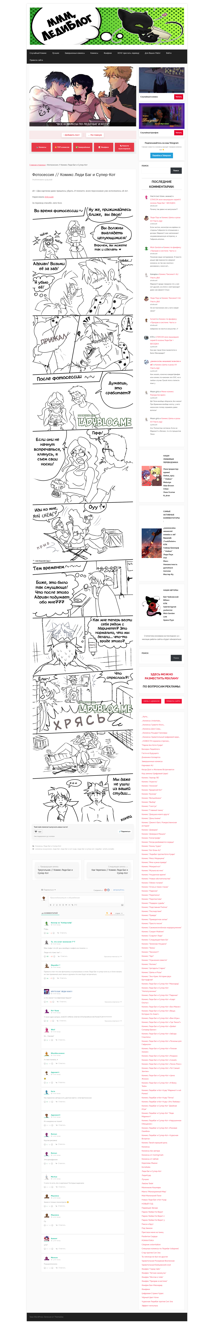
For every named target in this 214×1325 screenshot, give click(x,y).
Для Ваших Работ (152, 53)
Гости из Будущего (150, 753)
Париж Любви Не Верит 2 (153, 1216)
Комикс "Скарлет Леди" (152, 936)
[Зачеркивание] (60, 905)
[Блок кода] (69, 905)
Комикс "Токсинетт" (150, 952)
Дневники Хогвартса (151, 757)
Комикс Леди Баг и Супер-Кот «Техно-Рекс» (162, 1064)
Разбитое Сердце (149, 1236)
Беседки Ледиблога (151, 749)
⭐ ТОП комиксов (62, 147)
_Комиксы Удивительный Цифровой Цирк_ (161, 737)
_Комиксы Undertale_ (151, 721)
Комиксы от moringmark (152, 1155)
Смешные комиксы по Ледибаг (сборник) (160, 1248)
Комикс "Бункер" (149, 794)
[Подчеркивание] (56, 905)
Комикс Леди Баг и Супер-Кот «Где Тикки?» (161, 1022)
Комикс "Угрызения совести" (154, 960)
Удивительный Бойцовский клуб (156, 1265)
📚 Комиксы (41, 147)
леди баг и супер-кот (85, 849)
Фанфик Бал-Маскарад (152, 1285)
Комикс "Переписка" (151, 895)
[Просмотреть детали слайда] (82, 96)
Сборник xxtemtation (151, 1244)
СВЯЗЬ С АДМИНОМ (151, 701)
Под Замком (147, 1228)
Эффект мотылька (150, 1305)
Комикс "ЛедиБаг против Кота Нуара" (158, 854)
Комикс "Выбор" (149, 802)
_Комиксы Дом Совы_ (151, 729)
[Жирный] (50, 905)
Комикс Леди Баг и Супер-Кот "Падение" (160, 995)
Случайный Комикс (38, 53)
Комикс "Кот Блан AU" (151, 850)
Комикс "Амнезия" (150, 786)
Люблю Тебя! (147, 1183)
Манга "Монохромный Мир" (154, 1191)
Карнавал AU (147, 765)
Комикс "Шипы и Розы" (152, 972)
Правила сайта (36, 60)
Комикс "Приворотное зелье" (155, 919)
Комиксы (94, 53)
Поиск (176, 658)
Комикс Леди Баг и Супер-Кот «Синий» (159, 1060)
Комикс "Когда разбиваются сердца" (158, 842)
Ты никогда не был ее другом (155, 1257)
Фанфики (108, 53)
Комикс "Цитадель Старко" (153, 968)
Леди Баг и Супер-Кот (52, 846)
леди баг (56, 849)
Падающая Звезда (150, 1208)
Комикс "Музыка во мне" (152, 870)
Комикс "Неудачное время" (154, 874)
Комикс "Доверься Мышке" (154, 834)
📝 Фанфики (104, 147)
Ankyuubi (49, 197)
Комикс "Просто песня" (152, 923)
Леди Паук (155, 217)
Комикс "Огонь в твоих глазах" (155, 887)
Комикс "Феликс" (149, 964)
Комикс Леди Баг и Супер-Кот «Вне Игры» (161, 1018)
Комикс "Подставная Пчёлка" (155, 907)
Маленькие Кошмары (151, 1187)
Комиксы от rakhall (150, 1159)
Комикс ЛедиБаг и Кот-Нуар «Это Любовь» (161, 1102)
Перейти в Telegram (161, 155)
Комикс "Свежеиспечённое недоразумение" (162, 927)
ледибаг (98, 849)
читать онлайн (108, 849)
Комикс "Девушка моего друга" (155, 814)
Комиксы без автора (151, 1151)
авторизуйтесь (118, 890)
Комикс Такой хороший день (154, 1143)
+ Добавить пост (72, 135)
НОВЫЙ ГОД (147, 1204)
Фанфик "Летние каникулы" (154, 1273)
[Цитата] (66, 905)
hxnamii (153, 319)
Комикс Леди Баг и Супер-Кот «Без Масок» (161, 1007)
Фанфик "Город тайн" (151, 1269)
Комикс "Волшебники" (152, 798)
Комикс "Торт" (148, 956)
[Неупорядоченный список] (63, 905)
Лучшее (55, 53)
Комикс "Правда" (149, 915)
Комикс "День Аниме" (151, 818)
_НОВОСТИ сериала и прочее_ (156, 741)
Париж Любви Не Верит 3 (153, 1220)
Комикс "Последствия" (152, 911)
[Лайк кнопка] (35, 831)
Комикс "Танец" (148, 948)
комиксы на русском (43, 849)
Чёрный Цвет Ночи (150, 1297)
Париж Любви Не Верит (152, 1212)
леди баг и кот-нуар (69, 849)
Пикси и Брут (147, 1224)
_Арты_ (145, 716)
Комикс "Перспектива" (152, 899)
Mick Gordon (155, 247)
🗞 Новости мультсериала (124, 147)
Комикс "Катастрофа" (151, 838)
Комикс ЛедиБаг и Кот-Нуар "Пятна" (158, 1098)
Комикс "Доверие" (150, 830)
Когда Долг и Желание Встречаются (158, 769)
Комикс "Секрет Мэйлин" (153, 931)
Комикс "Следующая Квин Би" (155, 940)
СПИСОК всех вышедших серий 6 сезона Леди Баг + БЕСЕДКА (164, 340)
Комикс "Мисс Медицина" (153, 858)
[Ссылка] (72, 905)
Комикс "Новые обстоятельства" (156, 879)
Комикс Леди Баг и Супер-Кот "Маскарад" (160, 984)
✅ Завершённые (83, 147)
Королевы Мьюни (149, 1163)
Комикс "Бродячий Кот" (152, 790)
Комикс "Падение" (150, 891)
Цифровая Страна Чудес (153, 1293)
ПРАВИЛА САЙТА (173, 701)
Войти (169, 53)
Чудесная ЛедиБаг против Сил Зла (157, 1301)
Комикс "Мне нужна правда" (154, 862)
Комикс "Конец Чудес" (151, 846)
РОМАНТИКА (148, 1240)
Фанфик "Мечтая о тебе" (152, 1277)
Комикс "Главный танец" (152, 810)
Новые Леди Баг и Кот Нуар (154, 1200)
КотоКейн (146, 1167)
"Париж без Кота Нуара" (152, 745)
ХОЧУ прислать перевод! (128, 53)
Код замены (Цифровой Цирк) (155, 773)
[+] (76, 905)
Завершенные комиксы (75, 53)
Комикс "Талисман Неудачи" (154, 944)
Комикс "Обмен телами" (152, 883)
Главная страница (37, 165)
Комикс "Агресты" (149, 782)
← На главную (95, 135)
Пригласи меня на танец (153, 1232)
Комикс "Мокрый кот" (151, 866)
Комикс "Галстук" (149, 806)
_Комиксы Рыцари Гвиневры (154, 733)
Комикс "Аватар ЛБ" (150, 778)
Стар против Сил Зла (151, 1253)
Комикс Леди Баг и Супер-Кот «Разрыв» (160, 1056)
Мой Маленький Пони (151, 1195)
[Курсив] (53, 905)
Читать (179, 97)
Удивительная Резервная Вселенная (158, 1261)
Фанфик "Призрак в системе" (154, 1281)
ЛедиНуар (146, 1175)
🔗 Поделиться (124, 831)
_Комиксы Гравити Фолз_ (153, 725)
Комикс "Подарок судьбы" (153, 903)
